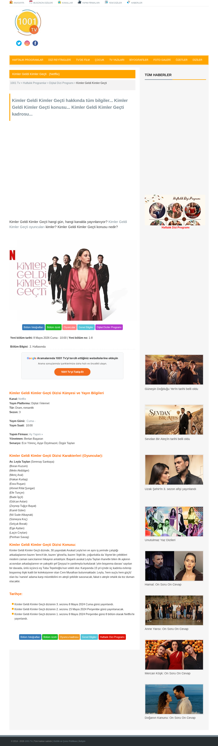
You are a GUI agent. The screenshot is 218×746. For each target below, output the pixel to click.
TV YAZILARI (116, 59)
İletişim (82, 741)
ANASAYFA (19, 3)
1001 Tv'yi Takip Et (72, 371)
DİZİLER (197, 59)
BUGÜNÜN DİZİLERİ (43, 3)
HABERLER (136, 3)
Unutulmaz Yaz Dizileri (160, 540)
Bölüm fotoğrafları (33, 327)
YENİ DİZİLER (115, 3)
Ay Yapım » (36, 434)
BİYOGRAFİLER (138, 59)
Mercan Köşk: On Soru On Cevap (167, 673)
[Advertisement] (126, 30)
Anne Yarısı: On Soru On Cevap (166, 629)
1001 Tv (29, 741)
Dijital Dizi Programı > (62, 83)
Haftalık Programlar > (36, 83)
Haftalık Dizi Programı (112, 637)
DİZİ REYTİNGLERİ (59, 59)
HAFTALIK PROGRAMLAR (27, 59)
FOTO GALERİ (162, 59)
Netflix (22, 398)
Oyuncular (69, 327)
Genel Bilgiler (86, 327)
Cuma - (31, 421)
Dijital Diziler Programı (109, 327)
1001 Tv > (16, 83)
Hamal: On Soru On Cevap (163, 584)
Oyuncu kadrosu (69, 637)
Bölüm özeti (53, 327)
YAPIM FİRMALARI (91, 3)
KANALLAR (67, 3)
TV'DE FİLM (83, 59)
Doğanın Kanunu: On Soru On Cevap (170, 717)
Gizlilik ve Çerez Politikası (65, 741)
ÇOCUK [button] (99, 59)
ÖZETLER (182, 59)
